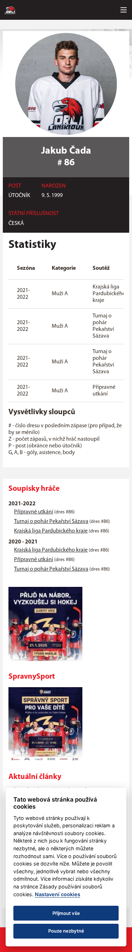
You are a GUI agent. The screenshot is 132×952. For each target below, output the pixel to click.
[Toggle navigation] (123, 10)
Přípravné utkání (33, 512)
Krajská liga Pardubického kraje (51, 531)
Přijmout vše (66, 913)
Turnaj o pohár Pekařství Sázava (51, 521)
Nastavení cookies (57, 894)
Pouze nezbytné (66, 931)
